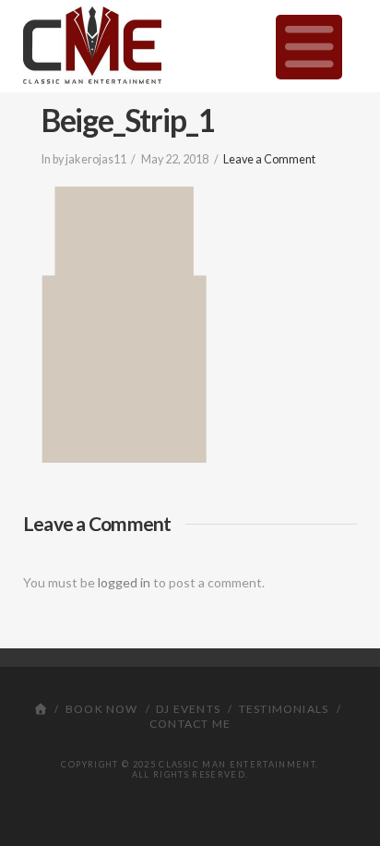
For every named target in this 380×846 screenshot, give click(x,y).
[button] (309, 47)
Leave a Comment (269, 159)
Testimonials (283, 709)
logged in (124, 582)
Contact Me (190, 724)
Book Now (101, 709)
